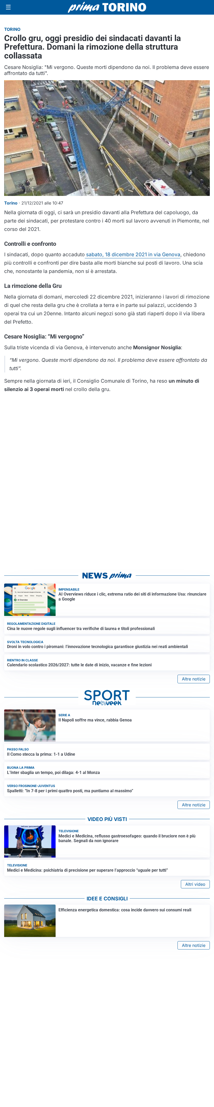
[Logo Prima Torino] (107, 7)
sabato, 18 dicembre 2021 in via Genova (132, 254)
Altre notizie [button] (193, 678)
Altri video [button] (195, 884)
